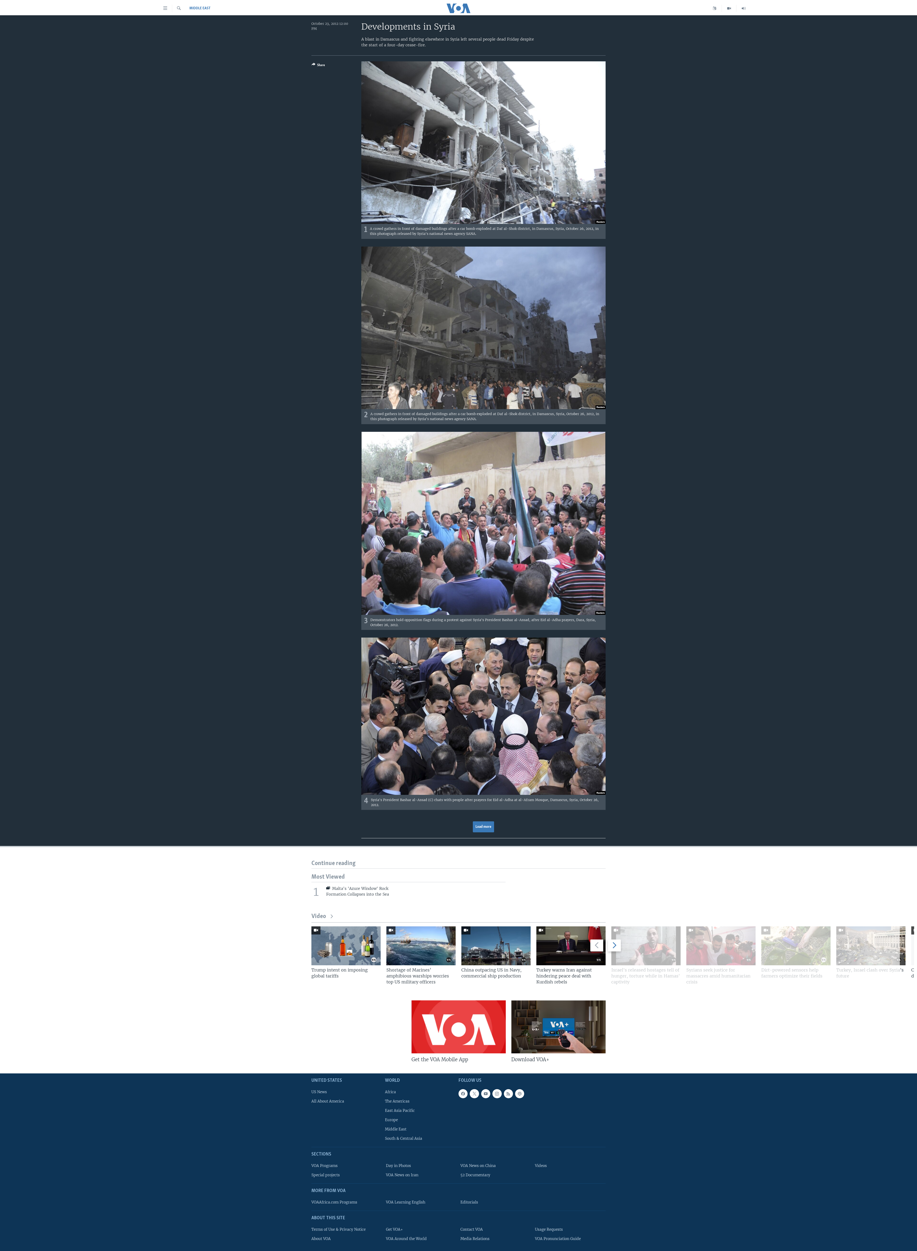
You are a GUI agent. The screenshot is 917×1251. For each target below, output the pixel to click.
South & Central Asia (403, 1138)
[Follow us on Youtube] (485, 1093)
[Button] (318, 65)
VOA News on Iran (402, 1175)
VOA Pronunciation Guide (558, 1238)
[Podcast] (519, 1093)
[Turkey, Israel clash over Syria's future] (871, 945)
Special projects (325, 1175)
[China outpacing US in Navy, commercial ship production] (496, 945)
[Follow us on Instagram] (496, 1093)
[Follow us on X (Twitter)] (474, 1093)
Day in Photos (398, 1165)
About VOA (321, 1238)
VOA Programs (324, 1165)
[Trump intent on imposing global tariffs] (346, 945)
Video (318, 916)
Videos (541, 1165)
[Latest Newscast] (743, 8)
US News (319, 1092)
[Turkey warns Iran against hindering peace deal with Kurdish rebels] (571, 945)
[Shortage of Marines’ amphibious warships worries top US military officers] (421, 945)
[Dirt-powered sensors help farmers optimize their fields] (796, 945)
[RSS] (508, 1093)
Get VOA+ (394, 1229)
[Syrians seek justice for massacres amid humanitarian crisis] (721, 945)
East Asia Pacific (400, 1110)
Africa (390, 1092)
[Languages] (714, 8)
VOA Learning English (405, 1202)
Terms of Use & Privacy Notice (338, 1229)
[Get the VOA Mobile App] (458, 1026)
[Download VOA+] (558, 1026)
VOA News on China (478, 1165)
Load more (483, 827)
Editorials (469, 1202)
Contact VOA (471, 1229)
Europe (391, 1120)
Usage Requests (549, 1229)
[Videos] (729, 8)
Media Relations (475, 1238)
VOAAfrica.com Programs (334, 1202)
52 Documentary (475, 1175)
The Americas (397, 1101)
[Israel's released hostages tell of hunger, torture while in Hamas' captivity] (646, 945)
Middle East (200, 8)
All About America (327, 1101)
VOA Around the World (406, 1238)
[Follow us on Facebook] (463, 1093)
